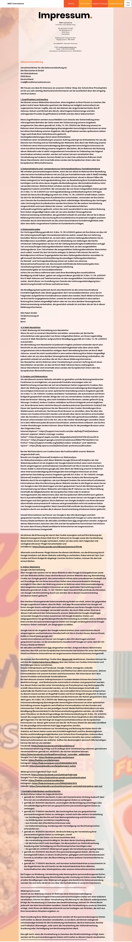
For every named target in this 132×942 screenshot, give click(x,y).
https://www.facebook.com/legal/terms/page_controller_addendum (55, 754)
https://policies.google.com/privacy (56, 757)
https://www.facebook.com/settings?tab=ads (54, 774)
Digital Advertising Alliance (45, 662)
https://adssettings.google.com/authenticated (62, 777)
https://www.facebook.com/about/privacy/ (53, 745)
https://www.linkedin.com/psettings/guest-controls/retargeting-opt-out (65, 786)
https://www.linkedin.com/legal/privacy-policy (52, 766)
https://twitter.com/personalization (46, 780)
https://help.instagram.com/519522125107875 (54, 763)
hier (75, 520)
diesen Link (67, 659)
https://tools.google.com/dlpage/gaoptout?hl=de (57, 546)
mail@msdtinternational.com (68, 47)
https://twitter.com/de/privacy (44, 760)
